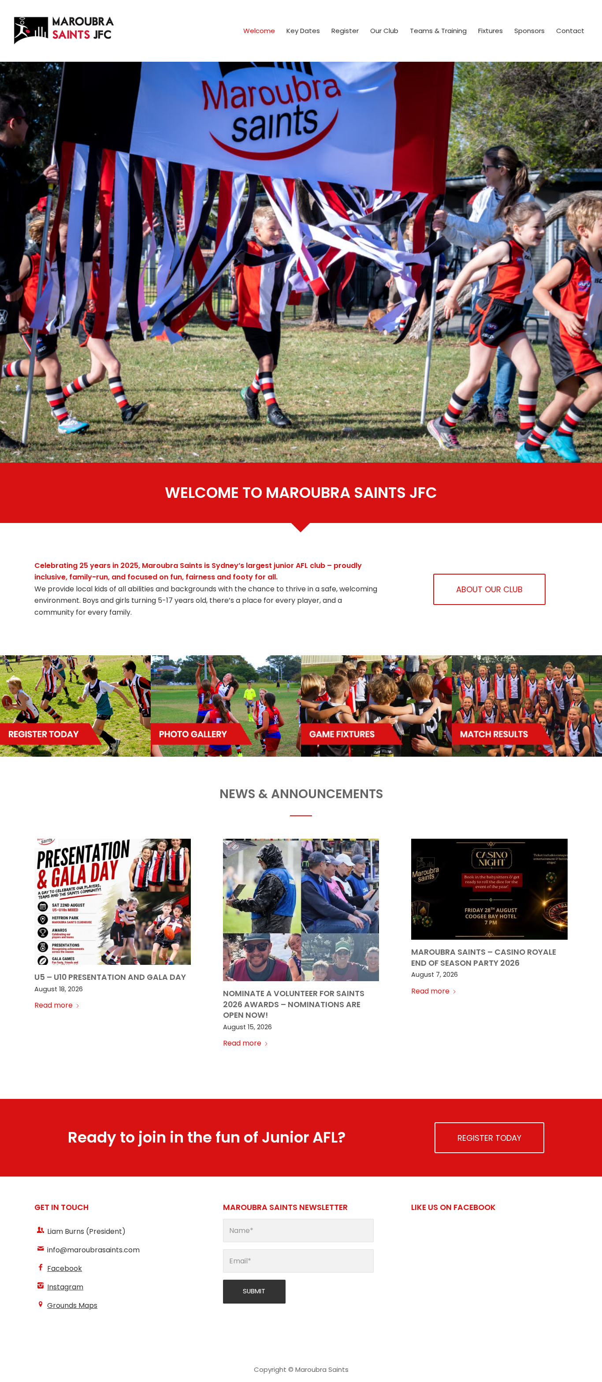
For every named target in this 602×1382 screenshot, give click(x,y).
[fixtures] (376, 706)
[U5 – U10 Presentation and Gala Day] (112, 902)
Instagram (65, 1287)
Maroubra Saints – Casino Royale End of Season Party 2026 (483, 957)
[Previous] (7, 262)
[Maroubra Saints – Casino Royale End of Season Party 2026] (489, 889)
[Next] (594, 262)
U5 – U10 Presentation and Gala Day (110, 977)
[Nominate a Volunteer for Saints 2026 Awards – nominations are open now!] (301, 910)
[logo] (63, 31)
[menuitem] (259, 31)
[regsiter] (75, 706)
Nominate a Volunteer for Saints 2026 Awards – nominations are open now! (293, 1004)
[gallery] (226, 706)
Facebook (64, 1268)
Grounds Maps (72, 1305)
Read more (53, 1005)
